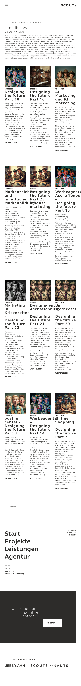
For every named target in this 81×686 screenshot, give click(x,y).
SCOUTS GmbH (68, 5)
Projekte (18, 541)
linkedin (72, 535)
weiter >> (14, 507)
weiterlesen (11, 142)
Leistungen (22, 549)
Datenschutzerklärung (14, 574)
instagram (71, 533)
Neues (7, 566)
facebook (71, 531)
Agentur (17, 556)
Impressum (9, 571)
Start (12, 533)
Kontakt (8, 568)
